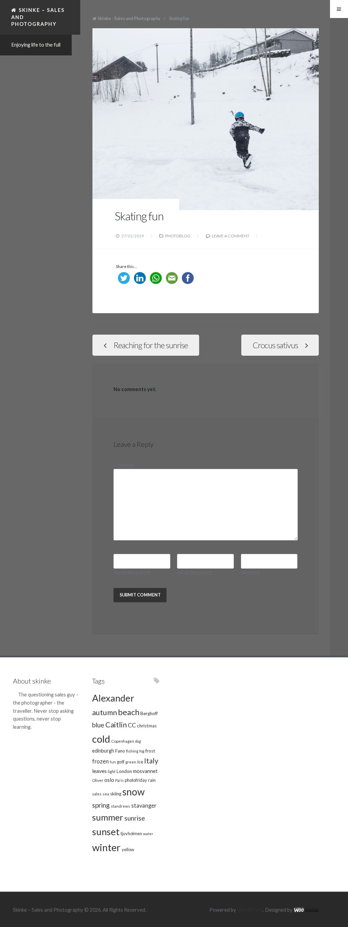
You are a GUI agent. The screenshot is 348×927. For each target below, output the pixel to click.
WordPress (250, 910)
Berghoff (149, 713)
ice (140, 761)
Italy (151, 760)
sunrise (134, 818)
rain (152, 780)
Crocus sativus (275, 345)
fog (141, 751)
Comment (126, 465)
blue (98, 725)
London (124, 771)
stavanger (143, 805)
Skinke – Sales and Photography (38, 17)
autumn (104, 712)
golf (120, 761)
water (148, 833)
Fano (120, 751)
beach (128, 712)
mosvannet (145, 771)
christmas (147, 725)
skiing (115, 793)
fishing (132, 750)
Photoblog (177, 235)
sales (97, 793)
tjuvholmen (131, 833)
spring (101, 805)
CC (132, 725)
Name (132, 572)
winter (106, 847)
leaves (99, 771)
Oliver (97, 780)
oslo (109, 779)
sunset (106, 831)
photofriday (136, 780)
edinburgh (103, 751)
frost (150, 751)
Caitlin (116, 724)
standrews (120, 806)
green (130, 761)
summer (107, 817)
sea (106, 793)
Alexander (113, 698)
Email (194, 572)
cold (101, 739)
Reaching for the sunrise (151, 345)
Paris (119, 780)
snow (133, 791)
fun (113, 762)
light (112, 771)
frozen (100, 761)
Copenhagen (122, 741)
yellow (128, 849)
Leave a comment (230, 235)
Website (250, 572)
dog (138, 741)
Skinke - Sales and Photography (129, 18)
